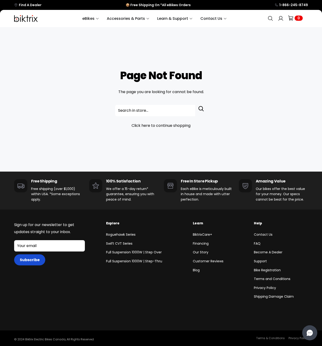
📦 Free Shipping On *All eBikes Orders (158, 5)
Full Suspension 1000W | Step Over (134, 252)
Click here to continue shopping (161, 125)
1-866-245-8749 (293, 5)
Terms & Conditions (270, 338)
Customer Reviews (208, 261)
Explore (113, 223)
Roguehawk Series (121, 234)
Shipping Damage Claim (274, 296)
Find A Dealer (30, 5)
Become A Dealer (268, 252)
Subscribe (30, 260)
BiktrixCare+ (202, 234)
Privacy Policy (265, 287)
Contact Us (263, 234)
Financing (201, 243)
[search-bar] (270, 18)
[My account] (281, 18)
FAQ (257, 243)
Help (258, 223)
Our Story (200, 252)
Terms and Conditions (272, 278)
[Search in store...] (201, 110)
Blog (196, 270)
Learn (198, 223)
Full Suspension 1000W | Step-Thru (134, 261)
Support (260, 261)
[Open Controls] (309, 332)
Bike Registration (267, 270)
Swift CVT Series (119, 243)
